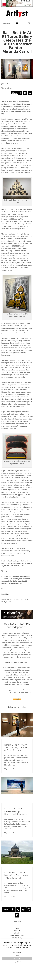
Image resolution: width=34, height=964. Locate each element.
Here (6, 571)
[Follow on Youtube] (23, 909)
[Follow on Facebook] (12, 909)
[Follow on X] (17, 909)
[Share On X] (25, 93)
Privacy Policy (17, 938)
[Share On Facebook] (20, 93)
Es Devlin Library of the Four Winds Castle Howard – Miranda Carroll (16, 875)
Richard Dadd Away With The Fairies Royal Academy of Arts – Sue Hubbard (16, 747)
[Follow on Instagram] (28, 909)
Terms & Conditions (17, 935)
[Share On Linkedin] (30, 93)
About (17, 928)
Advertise (17, 933)
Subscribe (6, 23)
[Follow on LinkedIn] (17, 915)
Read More (5, 594)
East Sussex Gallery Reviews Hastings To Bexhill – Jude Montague (15, 811)
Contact (17, 930)
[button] (29, 23)
